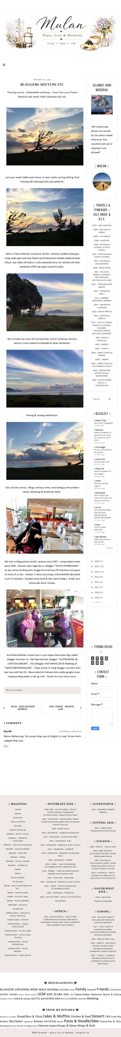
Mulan (8, 731)
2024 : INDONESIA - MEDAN (60, 860)
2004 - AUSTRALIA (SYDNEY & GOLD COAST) (102, 247)
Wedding (92, 998)
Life (71, 995)
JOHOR (18, 809)
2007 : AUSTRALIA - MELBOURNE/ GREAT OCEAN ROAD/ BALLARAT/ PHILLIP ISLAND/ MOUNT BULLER (60, 821)
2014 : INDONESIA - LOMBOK (60, 849)
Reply (6, 746)
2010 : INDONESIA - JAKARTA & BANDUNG (60, 833)
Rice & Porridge (24, 1026)
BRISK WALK (38, 989)
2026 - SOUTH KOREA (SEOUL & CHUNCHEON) (102, 382)
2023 (97, 577)
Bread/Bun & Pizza (29, 1016)
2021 (97, 587)
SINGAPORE (60, 901)
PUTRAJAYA (18, 882)
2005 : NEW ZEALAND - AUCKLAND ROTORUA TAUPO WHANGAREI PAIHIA (103, 853)
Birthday (52, 989)
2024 (97, 572)
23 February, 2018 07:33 (70, 731)
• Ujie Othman (100, 537)
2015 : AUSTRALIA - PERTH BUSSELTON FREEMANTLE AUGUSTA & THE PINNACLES (103, 875)
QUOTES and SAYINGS (42, 998)
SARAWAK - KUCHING (17, 905)
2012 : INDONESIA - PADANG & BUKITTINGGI (60, 845)
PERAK (18, 869)
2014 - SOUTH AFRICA (102, 311)
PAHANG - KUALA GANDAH (18, 849)
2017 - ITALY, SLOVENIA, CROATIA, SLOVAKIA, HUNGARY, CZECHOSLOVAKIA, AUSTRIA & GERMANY (102, 327)
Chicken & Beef (81, 1016)
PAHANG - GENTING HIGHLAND (18, 845)
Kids (66, 994)
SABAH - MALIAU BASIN (17, 893)
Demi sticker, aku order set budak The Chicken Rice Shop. (103, 498)
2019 (97, 598)
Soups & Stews (67, 1025)
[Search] (110, 399)
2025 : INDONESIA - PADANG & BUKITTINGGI (60, 882)
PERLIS (18, 873)
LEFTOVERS (50, 1021)
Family (80, 989)
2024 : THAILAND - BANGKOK (60, 878)
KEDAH (18, 814)
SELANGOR (18, 909)
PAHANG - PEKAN (18, 857)
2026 (97, 561)
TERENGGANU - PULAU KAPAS (18, 931)
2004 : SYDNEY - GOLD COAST (103, 847)
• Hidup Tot (99, 469)
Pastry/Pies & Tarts (110, 1021)
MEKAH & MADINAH (103, 901)
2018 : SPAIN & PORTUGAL (103, 939)
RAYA (57, 998)
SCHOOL (73, 998)
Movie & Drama (112, 994)
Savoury (43, 1025)
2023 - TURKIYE (102, 348)
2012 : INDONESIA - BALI (61, 841)
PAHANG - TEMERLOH (17, 865)
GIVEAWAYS (115, 990)
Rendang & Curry (8, 1026)
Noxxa (60, 1022)
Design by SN (82, 1032)
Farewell (91, 989)
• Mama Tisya (100, 420)
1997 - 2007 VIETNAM (101, 225)
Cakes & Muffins (56, 1016)
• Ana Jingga (99, 447)
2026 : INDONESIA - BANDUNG (60, 893)
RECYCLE (64, 999)
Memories (96, 994)
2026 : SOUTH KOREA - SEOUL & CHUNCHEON (60, 897)
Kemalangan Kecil (102, 462)
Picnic (10, 999)
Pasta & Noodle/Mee (81, 1021)
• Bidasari (98, 430)
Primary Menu (4, 65)
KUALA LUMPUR (18, 822)
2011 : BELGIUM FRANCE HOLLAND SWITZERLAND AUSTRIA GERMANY (103, 919)
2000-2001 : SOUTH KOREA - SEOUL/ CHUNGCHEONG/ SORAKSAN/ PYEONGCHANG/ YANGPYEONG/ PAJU (60, 812)
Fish (107, 1016)
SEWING (82, 999)
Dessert (98, 1016)
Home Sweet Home (27, 995)
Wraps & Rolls (86, 1025)
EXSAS (72, 990)
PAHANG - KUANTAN (18, 853)
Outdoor (4, 999)
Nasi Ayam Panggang (103, 423)
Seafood (53, 1026)
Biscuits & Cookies (8, 1017)
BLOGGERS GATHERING (15, 989)
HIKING (13, 994)
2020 (97, 593)
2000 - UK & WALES (101, 236)
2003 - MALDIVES (101, 240)
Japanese (28, 1022)
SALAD (35, 1026)
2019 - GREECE (102, 344)
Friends (103, 989)
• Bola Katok (99, 493)
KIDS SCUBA (54, 994)
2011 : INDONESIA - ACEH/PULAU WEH (60, 837)
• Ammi (97, 481)
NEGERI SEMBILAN (18, 830)
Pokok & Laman (22, 998)
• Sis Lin (97, 507)
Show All (110, 548)
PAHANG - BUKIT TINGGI (18, 834)
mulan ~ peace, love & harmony (57, 1032)
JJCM (41, 994)
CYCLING (64, 989)
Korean (38, 1021)
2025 (97, 566)
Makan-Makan (82, 994)
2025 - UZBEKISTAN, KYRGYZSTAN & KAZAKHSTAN (102, 373)
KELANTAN (18, 818)
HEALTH (4, 994)
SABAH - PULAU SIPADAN (18, 901)
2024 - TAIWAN (101, 359)
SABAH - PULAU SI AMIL (17, 897)
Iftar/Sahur (16, 1021)
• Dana (97, 525)
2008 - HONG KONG (102, 268)
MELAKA (18, 826)
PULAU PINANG (18, 877)
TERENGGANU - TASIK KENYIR (17, 955)
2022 (97, 582)
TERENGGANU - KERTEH (18, 920)
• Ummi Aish (99, 459)
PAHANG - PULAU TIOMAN (18, 861)
